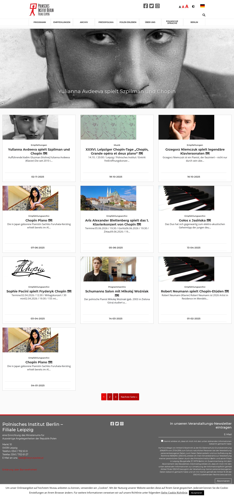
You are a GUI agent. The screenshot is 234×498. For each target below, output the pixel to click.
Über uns (150, 22)
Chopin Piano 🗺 (38, 220)
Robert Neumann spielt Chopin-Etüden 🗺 (195, 291)
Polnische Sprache (172, 22)
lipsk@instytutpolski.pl (30, 457)
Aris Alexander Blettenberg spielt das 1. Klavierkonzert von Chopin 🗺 (117, 222)
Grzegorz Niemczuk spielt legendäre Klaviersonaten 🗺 (195, 151)
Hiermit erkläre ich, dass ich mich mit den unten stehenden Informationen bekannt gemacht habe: (197, 442)
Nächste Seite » (129, 396)
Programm (40, 22)
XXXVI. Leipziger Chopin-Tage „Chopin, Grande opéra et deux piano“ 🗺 (117, 151)
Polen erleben (128, 22)
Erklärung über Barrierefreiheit (19, 469)
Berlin (194, 22)
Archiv (84, 22)
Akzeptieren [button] (196, 492)
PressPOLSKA (106, 22)
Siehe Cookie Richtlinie (174, 492)
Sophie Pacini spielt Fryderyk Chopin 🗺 (39, 291)
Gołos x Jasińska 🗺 (195, 220)
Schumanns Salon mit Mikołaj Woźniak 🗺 (117, 293)
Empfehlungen (61, 22)
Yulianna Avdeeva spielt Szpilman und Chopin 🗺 (39, 151)
